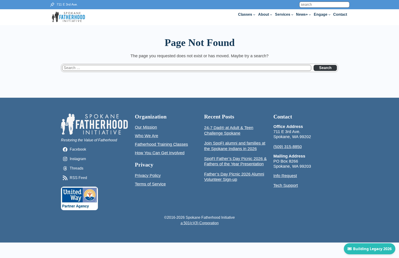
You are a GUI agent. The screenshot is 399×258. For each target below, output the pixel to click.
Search (325, 68)
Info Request (285, 175)
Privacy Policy (148, 175)
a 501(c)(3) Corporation (200, 223)
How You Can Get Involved (159, 153)
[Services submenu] (292, 14)
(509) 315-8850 (287, 146)
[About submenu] (271, 14)
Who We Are (146, 136)
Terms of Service (150, 184)
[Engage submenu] (329, 14)
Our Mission (146, 127)
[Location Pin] (52, 4)
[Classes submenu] (254, 14)
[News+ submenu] (310, 14)
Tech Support (285, 185)
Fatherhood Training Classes (161, 144)
